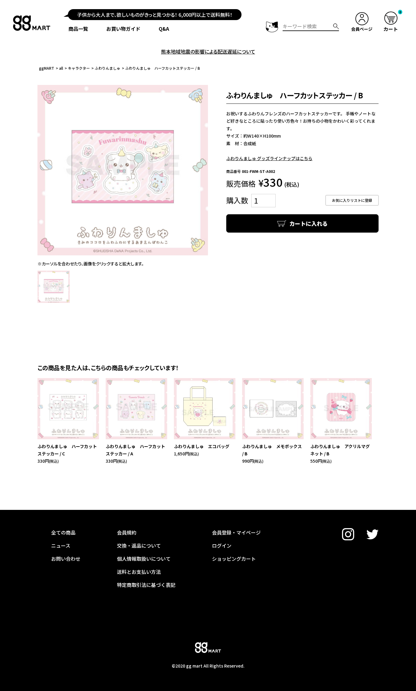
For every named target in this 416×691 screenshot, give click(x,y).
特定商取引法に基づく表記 (146, 584)
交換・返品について (139, 545)
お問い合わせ (65, 558)
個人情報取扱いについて (144, 558)
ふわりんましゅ (107, 68)
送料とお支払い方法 (139, 571)
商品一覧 (78, 28)
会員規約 (126, 532)
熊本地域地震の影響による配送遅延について (208, 51)
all (61, 68)
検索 (336, 26)
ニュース (60, 545)
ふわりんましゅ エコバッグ (201, 446)
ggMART (46, 68)
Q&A (164, 28)
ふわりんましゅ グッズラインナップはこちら (269, 158)
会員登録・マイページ (236, 532)
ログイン (221, 545)
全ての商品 (63, 532)
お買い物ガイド (123, 28)
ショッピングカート (234, 558)
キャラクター (79, 68)
